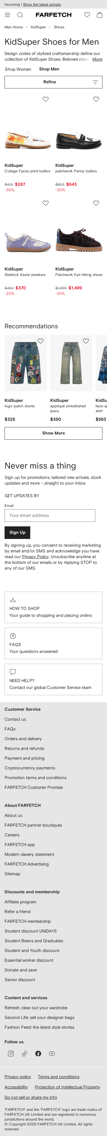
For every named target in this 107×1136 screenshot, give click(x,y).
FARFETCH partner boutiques (33, 825)
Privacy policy (18, 1076)
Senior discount (20, 979)
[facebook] (38, 1053)
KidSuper (38, 27)
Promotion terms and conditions (35, 777)
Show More (53, 433)
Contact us (15, 719)
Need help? (22, 680)
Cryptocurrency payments (30, 768)
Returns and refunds (24, 748)
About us (13, 815)
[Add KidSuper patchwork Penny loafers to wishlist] (96, 99)
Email (9, 505)
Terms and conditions (58, 1076)
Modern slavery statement (29, 854)
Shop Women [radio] (18, 70)
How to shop (24, 608)
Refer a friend (18, 911)
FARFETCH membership (28, 921)
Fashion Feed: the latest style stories (39, 1027)
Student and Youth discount (32, 950)
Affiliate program (20, 902)
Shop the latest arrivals (42, 4)
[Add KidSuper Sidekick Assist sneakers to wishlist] (45, 203)
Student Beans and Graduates (34, 941)
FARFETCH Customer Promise (34, 787)
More (97, 59)
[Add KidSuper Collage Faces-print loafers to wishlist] (45, 99)
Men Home (14, 27)
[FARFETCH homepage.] (53, 15)
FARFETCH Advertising (27, 864)
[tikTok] (24, 1053)
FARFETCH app (20, 844)
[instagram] (11, 1053)
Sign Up (17, 532)
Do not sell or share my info (31, 1097)
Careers (12, 835)
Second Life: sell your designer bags (39, 1017)
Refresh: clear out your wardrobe (36, 1007)
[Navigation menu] (7, 15)
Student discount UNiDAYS (31, 931)
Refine (49, 82)
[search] (20, 15)
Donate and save (21, 970)
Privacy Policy (35, 556)
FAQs (15, 644)
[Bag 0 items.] (99, 15)
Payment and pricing (25, 758)
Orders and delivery (23, 738)
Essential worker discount (29, 960)
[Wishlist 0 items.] (87, 15)
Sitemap (12, 874)
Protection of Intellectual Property (67, 1087)
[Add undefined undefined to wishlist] (40, 341)
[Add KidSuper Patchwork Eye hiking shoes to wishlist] (96, 203)
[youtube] (52, 1053)
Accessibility (16, 1087)
